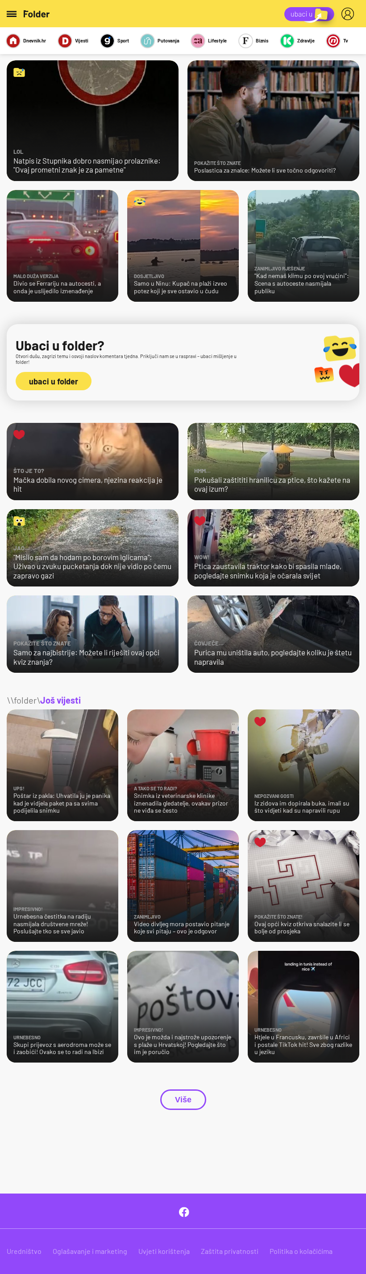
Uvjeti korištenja (164, 1251)
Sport (123, 40)
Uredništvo (24, 1251)
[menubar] (349, 14)
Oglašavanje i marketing (90, 1251)
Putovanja (168, 40)
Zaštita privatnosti (229, 1251)
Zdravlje (305, 40)
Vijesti (81, 40)
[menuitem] (349, 14)
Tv (345, 40)
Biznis (262, 40)
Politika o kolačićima (301, 1251)
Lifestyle (217, 40)
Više (183, 1099)
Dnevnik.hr (34, 40)
